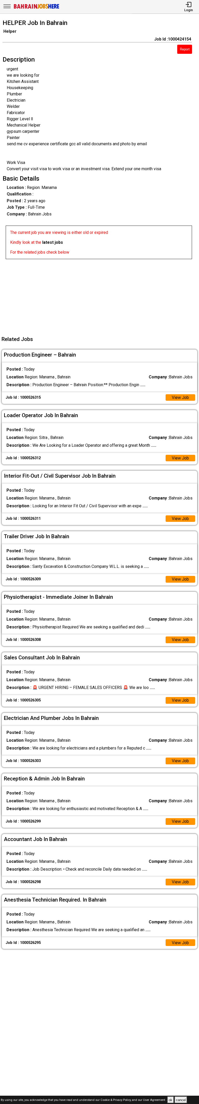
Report (185, 49)
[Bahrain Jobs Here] (36, 8)
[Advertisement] (101, 295)
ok (170, 1100)
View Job (180, 397)
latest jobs (52, 242)
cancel (181, 1100)
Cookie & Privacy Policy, (116, 1100)
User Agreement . (155, 1100)
